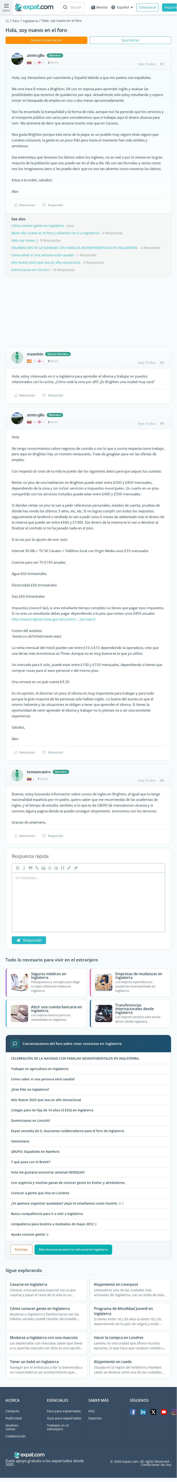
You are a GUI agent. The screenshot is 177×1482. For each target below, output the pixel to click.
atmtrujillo (36, 55)
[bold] (17, 868)
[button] (68, 868)
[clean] (75, 868)
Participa (21, 1249)
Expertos (95, 1418)
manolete (35, 354)
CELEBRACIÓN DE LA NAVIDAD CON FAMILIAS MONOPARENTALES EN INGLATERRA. (74, 247)
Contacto (12, 1411)
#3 (162, 423)
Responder (55, 205)
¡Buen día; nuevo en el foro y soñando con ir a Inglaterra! (55, 233)
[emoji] (49, 868)
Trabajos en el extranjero (58, 1427)
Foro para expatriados (64, 1411)
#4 (162, 780)
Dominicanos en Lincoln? (30, 270)
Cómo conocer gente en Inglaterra (37, 225)
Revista (101, 7)
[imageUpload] (43, 868)
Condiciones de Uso (156, 1464)
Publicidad (14, 1418)
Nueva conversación (46, 40)
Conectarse (147, 7)
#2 (162, 362)
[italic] (23, 868)
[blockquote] (30, 868)
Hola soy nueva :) (24, 240)
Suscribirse (130, 40)
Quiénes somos (12, 1427)
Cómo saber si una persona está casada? (42, 255)
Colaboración (16, 1436)
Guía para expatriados (64, 1418)
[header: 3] (62, 868)
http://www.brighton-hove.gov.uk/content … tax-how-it (53, 619)
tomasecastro (39, 772)
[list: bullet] (55, 868)
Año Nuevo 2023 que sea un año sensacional (45, 262)
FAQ (91, 1411)
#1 (162, 64)
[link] (36, 868)
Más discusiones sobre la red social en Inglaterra (73, 1249)
